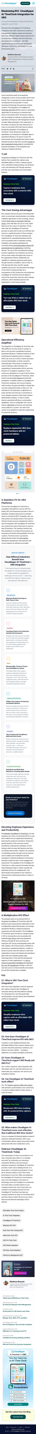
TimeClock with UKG (8, 110)
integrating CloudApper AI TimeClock (16, 833)
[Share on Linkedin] (13, 69)
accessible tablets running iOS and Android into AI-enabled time (17, 246)
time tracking (17, 378)
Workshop (27, 1427)
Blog (7, 1427)
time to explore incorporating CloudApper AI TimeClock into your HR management (17, 963)
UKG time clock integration (11, 1250)
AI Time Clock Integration (11, 1215)
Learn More (18, 1404)
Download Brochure (20, 1273)
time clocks (12, 938)
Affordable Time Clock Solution (13, 1210)
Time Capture (5, 22)
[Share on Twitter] (7, 69)
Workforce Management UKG (12, 1255)
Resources (13, 1427)
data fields (10, 405)
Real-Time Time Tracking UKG (13, 1230)
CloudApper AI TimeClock (11, 1220)
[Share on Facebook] (10, 69)
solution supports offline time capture (20, 1085)
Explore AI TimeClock (15, 813)
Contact (20, 1427)
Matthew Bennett (14, 54)
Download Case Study (18, 908)
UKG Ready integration (10, 1245)
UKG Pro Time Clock (10, 1240)
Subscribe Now (18, 1417)
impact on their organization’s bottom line (18, 143)
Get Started (25, 3)
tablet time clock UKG (10, 1235)
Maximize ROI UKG (9, 1225)
